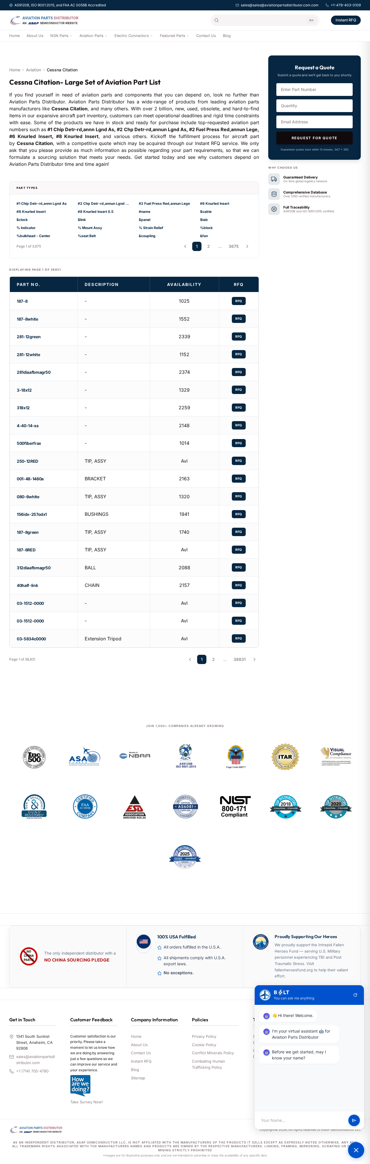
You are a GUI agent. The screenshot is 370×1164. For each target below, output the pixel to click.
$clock (22, 219)
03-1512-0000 (30, 603)
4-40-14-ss (28, 425)
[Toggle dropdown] (71, 36)
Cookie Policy (204, 1044)
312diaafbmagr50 (34, 567)
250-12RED (27, 461)
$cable (206, 211)
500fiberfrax (29, 443)
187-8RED (26, 549)
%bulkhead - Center (33, 236)
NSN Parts (59, 36)
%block (206, 228)
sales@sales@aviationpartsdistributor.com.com (280, 5)
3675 (233, 246)
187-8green (28, 532)
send (354, 1120)
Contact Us (206, 36)
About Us (35, 36)
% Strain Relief (151, 228)
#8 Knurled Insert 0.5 (95, 211)
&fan (204, 236)
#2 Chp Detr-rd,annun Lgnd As (104, 203)
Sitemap (138, 1078)
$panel (144, 219)
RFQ (238, 301)
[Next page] (247, 246)
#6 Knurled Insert (214, 203)
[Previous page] (185, 246)
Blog (227, 36)
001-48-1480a (30, 478)
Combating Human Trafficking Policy (208, 1064)
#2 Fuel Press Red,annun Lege (164, 203)
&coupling (147, 236)
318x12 (23, 407)
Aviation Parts (91, 36)
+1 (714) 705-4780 (32, 1071)
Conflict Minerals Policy (213, 1052)
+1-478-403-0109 (346, 5)
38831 (240, 659)
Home (14, 36)
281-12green (28, 336)
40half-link (27, 585)
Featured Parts (172, 36)
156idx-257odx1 (32, 514)
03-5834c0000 (31, 638)
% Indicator (26, 228)
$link (82, 219)
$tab (204, 219)
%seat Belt (87, 236)
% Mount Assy (90, 228)
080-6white (28, 496)
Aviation (33, 69)
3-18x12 (24, 390)
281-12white (28, 354)
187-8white (27, 319)
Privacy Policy (204, 1036)
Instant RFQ (346, 20)
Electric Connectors (131, 36)
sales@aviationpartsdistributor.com (35, 1059)
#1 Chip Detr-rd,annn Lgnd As (41, 203)
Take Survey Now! (86, 1102)
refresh (355, 995)
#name (144, 211)
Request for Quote (315, 138)
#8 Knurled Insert (31, 211)
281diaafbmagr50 (34, 372)
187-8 (22, 301)
